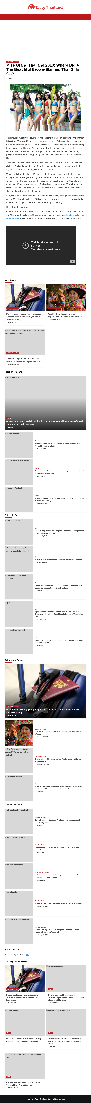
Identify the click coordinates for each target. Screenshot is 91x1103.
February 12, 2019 (42, 935)
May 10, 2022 (40, 852)
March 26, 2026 (41, 448)
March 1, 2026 (41, 476)
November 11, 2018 (42, 619)
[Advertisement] (45, 38)
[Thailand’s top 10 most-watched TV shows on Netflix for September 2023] (25, 342)
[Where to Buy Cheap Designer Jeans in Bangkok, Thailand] (19, 903)
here (27, 955)
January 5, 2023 (41, 791)
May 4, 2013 (12, 78)
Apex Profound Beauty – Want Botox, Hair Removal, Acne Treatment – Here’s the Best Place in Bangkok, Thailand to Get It (59, 614)
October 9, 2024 (41, 825)
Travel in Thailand (40, 817)
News (8, 1076)
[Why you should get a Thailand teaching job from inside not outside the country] (19, 499)
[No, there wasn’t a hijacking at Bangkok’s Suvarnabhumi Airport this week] (25, 1066)
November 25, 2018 (42, 590)
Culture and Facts (12, 61)
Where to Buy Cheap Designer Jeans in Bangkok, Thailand (59, 903)
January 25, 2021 (42, 536)
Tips (36, 872)
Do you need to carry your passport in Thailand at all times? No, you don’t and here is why (24, 317)
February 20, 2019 (42, 906)
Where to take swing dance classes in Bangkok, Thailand (58, 559)
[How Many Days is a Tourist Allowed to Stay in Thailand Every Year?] (19, 849)
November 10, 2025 (56, 319)
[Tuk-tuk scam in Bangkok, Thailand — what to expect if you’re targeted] (19, 821)
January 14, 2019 (42, 562)
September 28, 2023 (14, 364)
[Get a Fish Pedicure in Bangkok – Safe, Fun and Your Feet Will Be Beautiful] (19, 641)
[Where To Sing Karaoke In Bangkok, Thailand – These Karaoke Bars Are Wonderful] (19, 931)
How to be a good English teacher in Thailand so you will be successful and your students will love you (66, 997)
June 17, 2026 (12, 322)
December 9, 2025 (42, 503)
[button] (7, 17)
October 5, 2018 (41, 645)
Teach (9, 418)
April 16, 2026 (12, 427)
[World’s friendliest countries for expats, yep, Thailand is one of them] (66, 297)
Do (36, 528)
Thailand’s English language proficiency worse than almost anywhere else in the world (64, 1041)
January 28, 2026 (13, 1087)
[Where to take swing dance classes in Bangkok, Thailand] (19, 559)
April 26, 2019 (41, 880)
